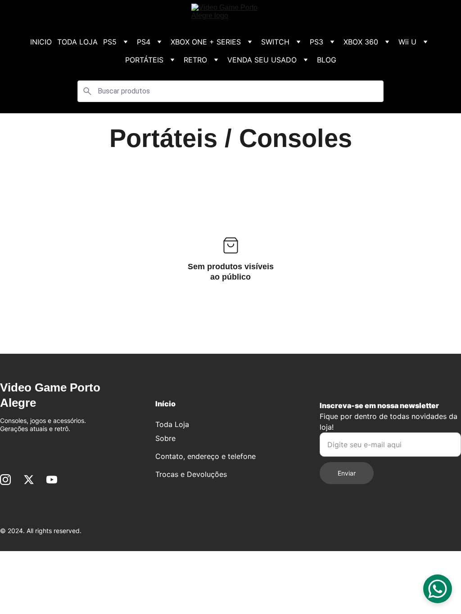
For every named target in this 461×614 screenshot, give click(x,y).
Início (165, 403)
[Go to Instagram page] (5, 479)
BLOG (326, 59)
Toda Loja (172, 424)
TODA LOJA (77, 41)
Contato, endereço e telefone (205, 456)
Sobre (165, 438)
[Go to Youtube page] (51, 479)
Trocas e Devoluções (191, 474)
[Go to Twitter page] (28, 479)
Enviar (347, 473)
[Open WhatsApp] (437, 588)
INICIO (41, 41)
